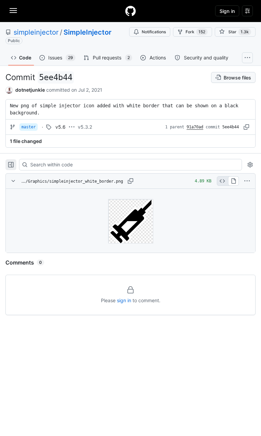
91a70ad (195, 127)
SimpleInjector (87, 32)
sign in (124, 300)
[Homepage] (130, 10)
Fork (195, 31)
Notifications (154, 31)
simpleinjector (36, 32)
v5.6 (60, 127)
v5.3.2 (85, 127)
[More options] (247, 181)
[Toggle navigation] (13, 10)
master (28, 127)
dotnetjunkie (30, 90)
